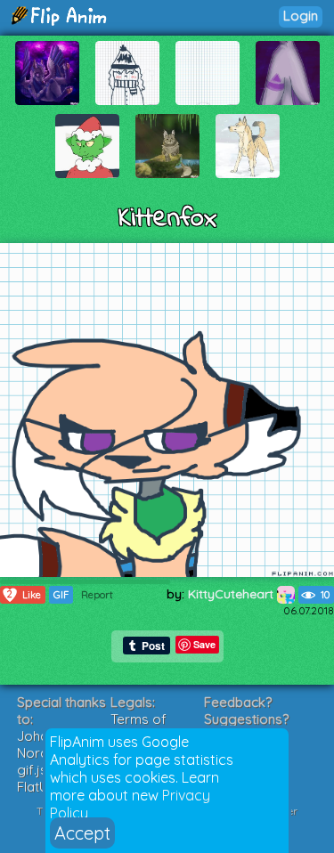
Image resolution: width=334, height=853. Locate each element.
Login (300, 15)
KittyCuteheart (232, 594)
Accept (82, 833)
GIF (61, 595)
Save (204, 644)
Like (24, 594)
